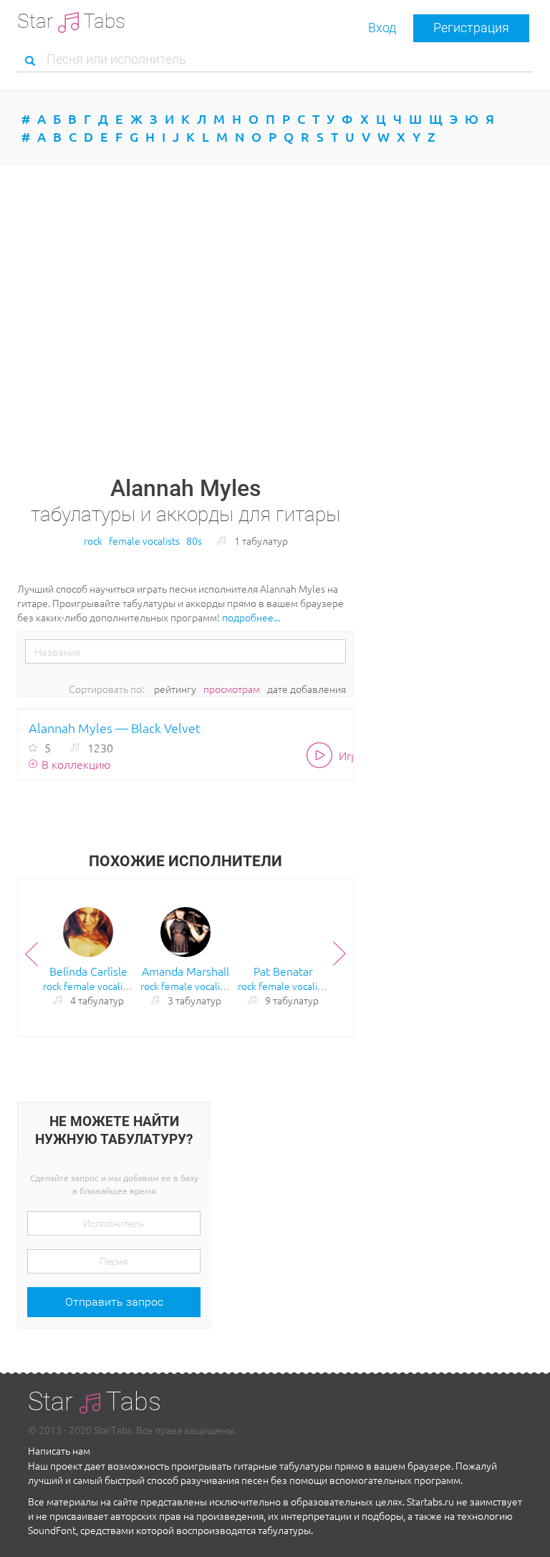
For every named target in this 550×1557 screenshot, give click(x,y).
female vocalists (144, 540)
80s (194, 540)
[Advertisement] (275, 286)
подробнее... (251, 617)
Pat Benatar (283, 971)
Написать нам (59, 1450)
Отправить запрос (114, 1302)
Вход (382, 27)
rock (93, 540)
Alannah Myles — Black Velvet (115, 727)
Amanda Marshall (185, 971)
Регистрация (471, 27)
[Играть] (323, 755)
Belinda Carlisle (88, 971)
